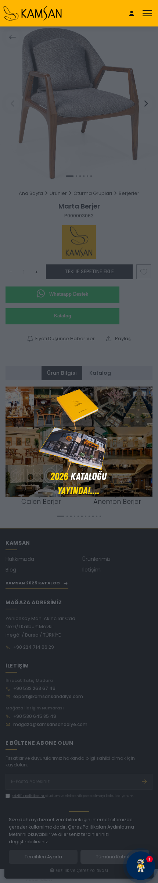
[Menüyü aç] (147, 13)
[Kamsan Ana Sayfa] (32, 13)
